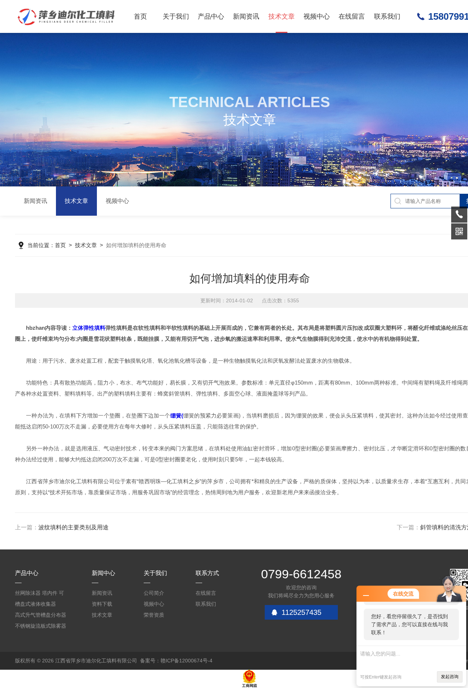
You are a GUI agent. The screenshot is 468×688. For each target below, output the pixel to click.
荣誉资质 (154, 615)
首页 (140, 16)
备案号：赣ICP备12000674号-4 (176, 661)
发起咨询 (449, 676)
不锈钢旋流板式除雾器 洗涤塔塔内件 (40, 627)
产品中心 (211, 16)
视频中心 (316, 16)
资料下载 (102, 604)
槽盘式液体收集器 (35, 604)
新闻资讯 (246, 16)
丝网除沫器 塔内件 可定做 (39, 594)
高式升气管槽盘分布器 (40, 615)
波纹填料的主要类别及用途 (73, 527)
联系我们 (387, 16)
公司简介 (154, 593)
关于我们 (176, 16)
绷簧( (176, 415)
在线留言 (352, 16)
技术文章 (281, 16)
